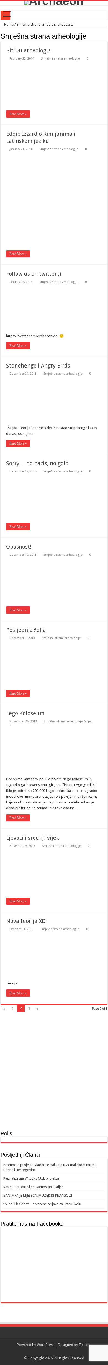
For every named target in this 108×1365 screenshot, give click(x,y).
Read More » (18, 114)
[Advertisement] (54, 1072)
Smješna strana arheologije (60, 58)
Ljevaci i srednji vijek (32, 837)
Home (8, 24)
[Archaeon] (54, 3)
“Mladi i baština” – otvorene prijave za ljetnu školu (42, 1204)
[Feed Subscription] (105, 36)
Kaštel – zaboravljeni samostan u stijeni (34, 1187)
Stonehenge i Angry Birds (38, 365)
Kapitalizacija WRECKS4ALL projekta (31, 1178)
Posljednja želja (26, 630)
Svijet (88, 721)
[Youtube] (59, 1351)
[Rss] (49, 1351)
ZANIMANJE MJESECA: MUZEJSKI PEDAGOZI (37, 1195)
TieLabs (85, 1345)
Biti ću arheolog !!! (29, 50)
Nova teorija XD (26, 921)
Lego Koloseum (25, 713)
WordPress (45, 1345)
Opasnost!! (19, 546)
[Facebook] (54, 1351)
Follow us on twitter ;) (33, 273)
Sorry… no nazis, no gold (37, 463)
